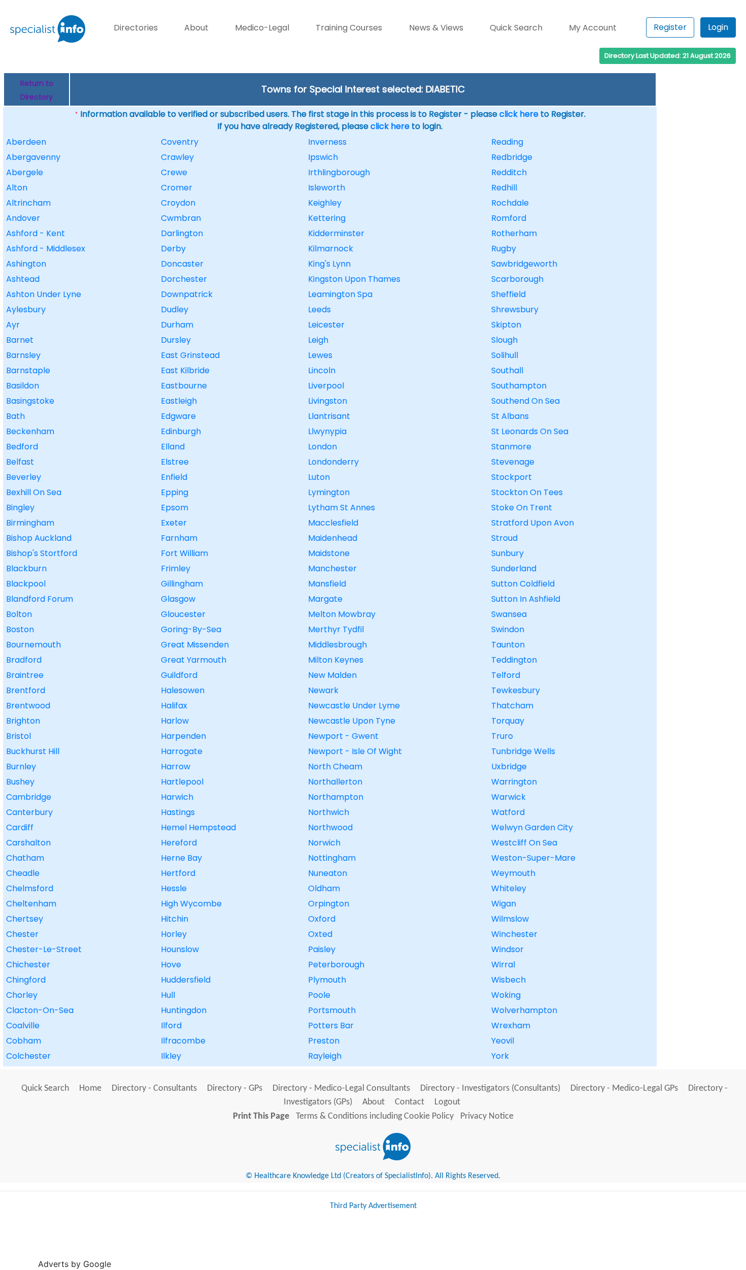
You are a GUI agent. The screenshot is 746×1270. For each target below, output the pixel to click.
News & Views (436, 28)
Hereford (179, 843)
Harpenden (183, 736)
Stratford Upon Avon (532, 523)
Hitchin (174, 919)
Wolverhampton (524, 1010)
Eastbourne (184, 386)
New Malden (332, 675)
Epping (174, 492)
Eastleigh (179, 401)
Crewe (174, 172)
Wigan (503, 903)
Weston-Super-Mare (533, 858)
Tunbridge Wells (523, 751)
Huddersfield (186, 980)
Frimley (175, 568)
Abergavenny (33, 157)
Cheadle (23, 873)
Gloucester (183, 614)
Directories (136, 28)
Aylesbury (26, 309)
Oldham (324, 888)
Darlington (182, 233)
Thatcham (512, 705)
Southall (507, 370)
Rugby (503, 248)
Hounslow (180, 949)
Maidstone (329, 553)
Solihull (504, 355)
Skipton (506, 325)
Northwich (328, 812)
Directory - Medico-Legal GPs (624, 1088)
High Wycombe (191, 903)
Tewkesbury (515, 690)
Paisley (321, 949)
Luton (319, 477)
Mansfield (327, 584)
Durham (177, 325)
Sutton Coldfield (523, 584)
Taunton (508, 644)
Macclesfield (333, 523)
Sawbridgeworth (524, 264)
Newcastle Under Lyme (354, 705)
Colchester (28, 1056)
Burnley (21, 766)
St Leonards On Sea (529, 431)
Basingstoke (30, 401)
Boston (20, 629)
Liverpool (326, 386)
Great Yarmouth (193, 660)
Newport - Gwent (343, 736)
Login (718, 27)
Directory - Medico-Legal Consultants (341, 1088)
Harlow (175, 721)
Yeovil (502, 1041)
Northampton (335, 797)
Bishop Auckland (39, 538)
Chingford (26, 980)
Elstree (175, 462)
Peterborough (336, 964)
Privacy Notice (487, 1116)
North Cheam (335, 766)
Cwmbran (181, 218)
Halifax (174, 705)
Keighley (325, 203)
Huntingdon (184, 1010)
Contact (409, 1102)
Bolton (19, 614)
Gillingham (182, 584)
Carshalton (28, 843)
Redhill (504, 187)
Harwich (177, 797)
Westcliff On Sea (524, 843)
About (196, 28)
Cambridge (28, 797)
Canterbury (29, 812)
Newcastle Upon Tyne (351, 721)
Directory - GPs (234, 1088)
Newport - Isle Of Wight (355, 751)
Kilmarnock (330, 248)
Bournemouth (33, 644)
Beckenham (30, 431)
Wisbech (508, 980)
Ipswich (323, 157)
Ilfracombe (183, 1041)
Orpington (328, 903)
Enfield (174, 477)
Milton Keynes (335, 660)
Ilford (171, 1025)
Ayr (13, 325)
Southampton (519, 386)
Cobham (23, 1041)
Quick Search (516, 28)
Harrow (175, 766)
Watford (508, 812)
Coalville (23, 1025)
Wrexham (510, 1025)
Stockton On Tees (527, 492)
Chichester (28, 964)
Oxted (320, 934)
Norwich (324, 843)
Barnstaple (28, 370)
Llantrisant (329, 416)
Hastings (178, 812)
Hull (168, 995)
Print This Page (261, 1116)
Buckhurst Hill (32, 751)
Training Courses (349, 28)
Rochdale (510, 203)
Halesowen (183, 690)
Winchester (514, 934)
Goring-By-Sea (191, 629)
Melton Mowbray (342, 614)
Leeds (319, 309)
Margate (325, 599)
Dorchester (184, 279)
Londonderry (333, 462)
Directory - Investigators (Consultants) (490, 1088)
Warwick (508, 797)
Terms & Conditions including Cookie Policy (375, 1116)
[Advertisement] (298, 1244)
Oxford (321, 919)
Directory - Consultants (154, 1088)
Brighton (23, 721)
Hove (171, 964)
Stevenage (512, 462)
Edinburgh (181, 431)
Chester (22, 934)
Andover (23, 218)
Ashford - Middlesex (45, 248)
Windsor (507, 949)
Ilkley (171, 1056)
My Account (593, 28)
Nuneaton (327, 873)
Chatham (25, 858)
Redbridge (511, 157)
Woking (506, 995)
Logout (447, 1102)
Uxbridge (509, 766)
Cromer (176, 187)
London (322, 446)
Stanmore (511, 446)
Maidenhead (332, 538)
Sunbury (507, 553)
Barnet (19, 340)
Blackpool (26, 584)
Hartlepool (182, 782)
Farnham (179, 538)
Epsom (174, 507)
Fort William (184, 553)
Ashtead (23, 279)
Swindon (507, 629)
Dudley (174, 309)
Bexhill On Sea (33, 492)
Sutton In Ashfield (525, 599)
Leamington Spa (340, 294)
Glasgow (178, 599)
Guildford (179, 675)
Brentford (25, 690)
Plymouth (327, 980)
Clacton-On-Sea (40, 1010)
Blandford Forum (39, 599)
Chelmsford (29, 888)
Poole (319, 995)
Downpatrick (187, 294)
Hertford (178, 873)
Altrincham (28, 203)
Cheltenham (31, 903)
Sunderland (513, 568)
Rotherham (514, 233)
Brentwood (28, 705)
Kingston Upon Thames (354, 279)
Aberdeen (26, 142)
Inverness (327, 142)
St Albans (510, 416)
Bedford (22, 446)
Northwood (330, 827)
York (500, 1056)
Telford (505, 675)
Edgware (178, 416)
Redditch (509, 172)
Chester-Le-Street (44, 949)
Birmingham (30, 523)
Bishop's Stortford (41, 553)
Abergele (24, 172)
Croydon (178, 203)
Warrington (514, 782)
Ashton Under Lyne (43, 294)
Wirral (503, 964)
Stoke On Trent (521, 507)
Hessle (174, 888)
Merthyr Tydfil (336, 629)
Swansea (509, 614)
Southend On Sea (525, 401)
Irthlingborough (339, 172)
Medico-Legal (262, 28)
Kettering (327, 218)
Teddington (514, 660)
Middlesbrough (337, 644)
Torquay (507, 721)
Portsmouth (332, 1010)
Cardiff (19, 827)
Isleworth (326, 187)
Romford (508, 218)
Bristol (18, 736)
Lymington (329, 492)
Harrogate (181, 751)
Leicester (326, 325)
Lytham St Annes (341, 507)
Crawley (177, 157)
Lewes (320, 355)
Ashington (26, 264)
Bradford (24, 660)
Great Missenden (195, 644)
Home (90, 1088)
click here (518, 114)
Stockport (511, 477)
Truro (502, 736)
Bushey (20, 782)
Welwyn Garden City (532, 827)
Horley (174, 934)
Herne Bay (181, 858)
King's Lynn (329, 264)
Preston (324, 1041)
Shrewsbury (514, 309)
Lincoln (321, 370)
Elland (173, 446)
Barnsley (23, 355)
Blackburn (26, 568)
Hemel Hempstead (198, 827)
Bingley (20, 507)
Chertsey (24, 919)
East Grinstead (190, 355)
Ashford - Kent (35, 233)
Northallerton (335, 782)
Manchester (332, 568)
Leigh (318, 340)
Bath (15, 416)
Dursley (176, 340)
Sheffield (508, 294)
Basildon (22, 386)
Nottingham (332, 858)
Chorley (22, 995)
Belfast (20, 462)
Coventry (179, 142)
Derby (173, 248)
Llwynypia (327, 431)
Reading (507, 142)
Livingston (327, 401)
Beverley (23, 477)
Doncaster (182, 264)
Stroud (504, 538)
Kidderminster (336, 233)
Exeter (174, 523)
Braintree (25, 675)
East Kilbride (185, 370)
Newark (323, 690)
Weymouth (513, 873)
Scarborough (517, 279)
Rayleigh (325, 1056)
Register (670, 27)
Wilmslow (510, 919)
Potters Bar (331, 1025)
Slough (504, 340)
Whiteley (508, 888)
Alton (16, 187)
